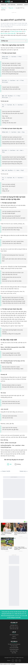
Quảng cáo (14, 638)
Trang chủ (3, 4)
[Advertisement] (14, 15)
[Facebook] (13, 660)
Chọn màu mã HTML (14, 647)
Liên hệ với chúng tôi (14, 634)
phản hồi (24, 613)
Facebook (17, 615)
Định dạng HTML (14, 651)
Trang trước (6, 471)
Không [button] (19, 464)
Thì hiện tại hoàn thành (16, 31)
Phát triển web (11, 4)
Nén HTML (14, 652)
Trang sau (22, 471)
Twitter (23, 615)
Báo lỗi (14, 636)
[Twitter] (16, 660)
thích (12, 613)
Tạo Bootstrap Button (14, 649)
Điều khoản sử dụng (14, 627)
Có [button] (10, 464)
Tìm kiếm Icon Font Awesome (14, 644)
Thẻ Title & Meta (14, 645)
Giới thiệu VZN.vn (14, 625)
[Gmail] (20, 660)
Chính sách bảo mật (14, 628)
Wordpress (20, 4)
